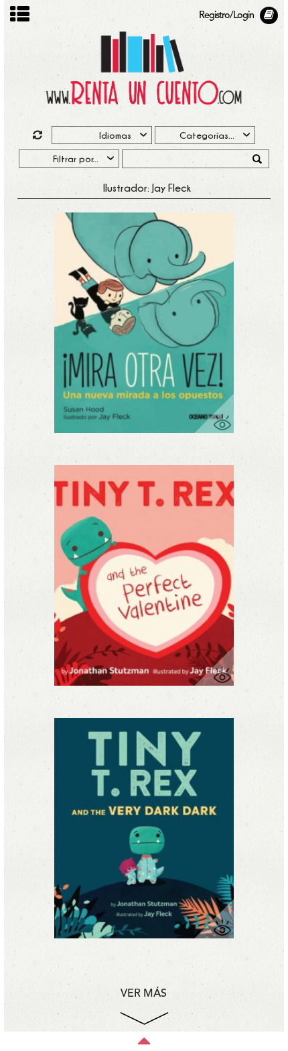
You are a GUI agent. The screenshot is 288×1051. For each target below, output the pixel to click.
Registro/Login (226, 16)
